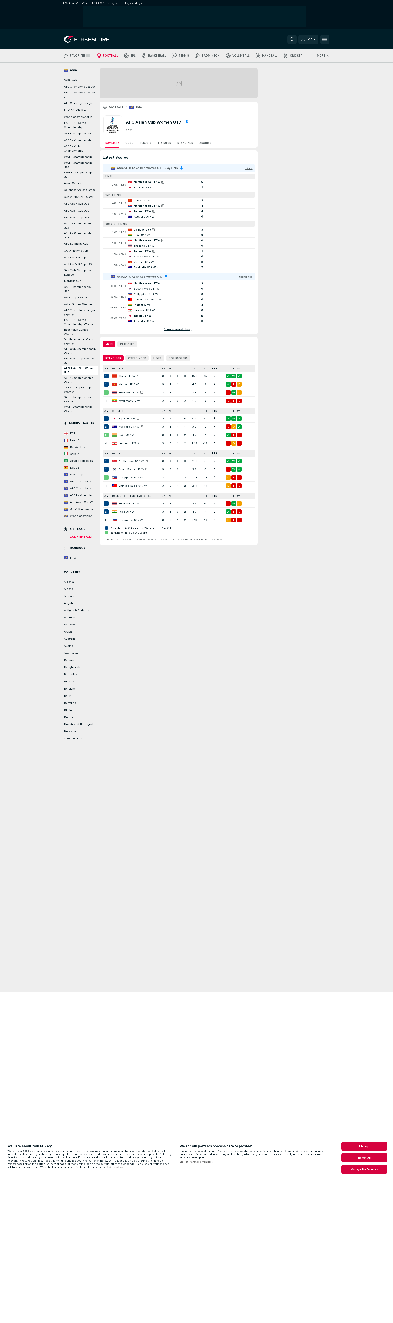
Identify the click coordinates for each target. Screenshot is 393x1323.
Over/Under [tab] (137, 358)
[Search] (292, 39)
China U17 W (127, 376)
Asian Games (72, 183)
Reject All (364, 1157)
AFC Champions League (80, 86)
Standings (185, 142)
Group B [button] (117, 411)
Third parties (115, 1167)
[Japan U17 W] (114, 418)
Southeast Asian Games (80, 190)
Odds (129, 142)
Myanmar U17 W (129, 401)
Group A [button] (117, 368)
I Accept (364, 1146)
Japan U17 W (127, 418)
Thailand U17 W (129, 392)
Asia (138, 107)
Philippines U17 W (131, 477)
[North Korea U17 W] (114, 461)
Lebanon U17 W (129, 443)
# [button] (105, 368)
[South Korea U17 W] (114, 469)
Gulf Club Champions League (78, 273)
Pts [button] (214, 368)
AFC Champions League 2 (80, 95)
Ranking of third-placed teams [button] (132, 496)
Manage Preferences (364, 1169)
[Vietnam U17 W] (114, 384)
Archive (205, 142)
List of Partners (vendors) (197, 1161)
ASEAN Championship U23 (78, 226)
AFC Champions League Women (80, 312)
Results (145, 142)
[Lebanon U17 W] (114, 443)
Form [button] (236, 368)
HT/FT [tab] (157, 358)
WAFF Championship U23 (78, 165)
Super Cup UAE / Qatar (78, 197)
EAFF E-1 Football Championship (75, 125)
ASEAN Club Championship (73, 148)
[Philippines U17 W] (114, 477)
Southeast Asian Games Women (80, 341)
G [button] (194, 368)
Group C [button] (117, 453)
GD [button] (205, 368)
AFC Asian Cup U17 (76, 217)
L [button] (185, 368)
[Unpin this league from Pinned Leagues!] (186, 122)
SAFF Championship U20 (77, 289)
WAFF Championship (78, 157)
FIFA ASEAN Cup (75, 110)
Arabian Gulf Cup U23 (78, 264)
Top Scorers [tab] (178, 358)
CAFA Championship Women (77, 390)
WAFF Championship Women (78, 409)
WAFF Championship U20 (78, 175)
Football (116, 107)
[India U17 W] (114, 435)
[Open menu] (324, 39)
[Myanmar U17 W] (114, 401)
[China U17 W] (114, 376)
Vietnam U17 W (129, 384)
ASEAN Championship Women (78, 380)
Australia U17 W (129, 427)
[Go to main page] (95, 39)
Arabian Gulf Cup (75, 257)
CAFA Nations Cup (76, 250)
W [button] (170, 368)
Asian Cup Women (76, 297)
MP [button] (163, 368)
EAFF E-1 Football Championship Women (79, 322)
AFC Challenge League (79, 103)
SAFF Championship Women (77, 399)
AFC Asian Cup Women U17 (79, 370)
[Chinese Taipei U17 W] (114, 485)
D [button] (178, 368)
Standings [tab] (113, 358)
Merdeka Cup (72, 281)
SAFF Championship (77, 133)
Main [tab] (109, 344)
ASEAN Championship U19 (78, 235)
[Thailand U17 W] (114, 392)
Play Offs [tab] (127, 344)
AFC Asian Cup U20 (76, 210)
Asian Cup (70, 80)
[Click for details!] (179, 184)
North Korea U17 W (131, 461)
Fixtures (164, 142)
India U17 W (127, 435)
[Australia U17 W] (114, 426)
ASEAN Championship (78, 140)
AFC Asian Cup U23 (76, 204)
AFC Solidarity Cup (76, 244)
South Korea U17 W (131, 469)
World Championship (78, 117)
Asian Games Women (78, 304)
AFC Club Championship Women (80, 351)
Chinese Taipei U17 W (133, 486)
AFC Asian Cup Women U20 (79, 361)
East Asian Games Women (76, 332)
